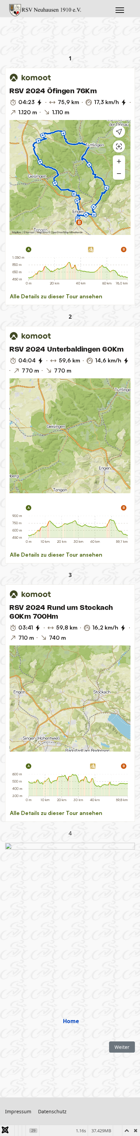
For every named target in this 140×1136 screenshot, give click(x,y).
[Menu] (120, 10)
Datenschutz (52, 1111)
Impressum (18, 1111)
